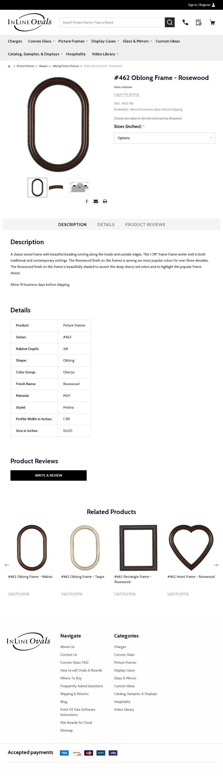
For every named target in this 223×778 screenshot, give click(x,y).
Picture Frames (71, 41)
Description (72, 224)
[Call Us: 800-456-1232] (185, 22)
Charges (15, 41)
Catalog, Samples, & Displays (33, 54)
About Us (67, 647)
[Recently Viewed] (199, 22)
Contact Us (68, 655)
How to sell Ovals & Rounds (81, 670)
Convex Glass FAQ (74, 662)
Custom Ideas (168, 41)
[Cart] (212, 22)
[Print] (105, 201)
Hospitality (76, 54)
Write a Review (123, 87)
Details (106, 224)
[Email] (96, 201)
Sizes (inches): (129, 126)
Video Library (103, 54)
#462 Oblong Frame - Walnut (30, 577)
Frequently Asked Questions (81, 686)
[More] (54, 41)
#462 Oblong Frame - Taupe (82, 577)
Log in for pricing (126, 94)
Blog (63, 702)
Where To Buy (71, 678)
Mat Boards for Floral (76, 722)
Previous (7, 565)
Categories (126, 636)
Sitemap (66, 730)
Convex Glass (39, 41)
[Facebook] (87, 201)
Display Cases (103, 41)
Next (216, 565)
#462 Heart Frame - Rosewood (191, 577)
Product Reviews (145, 224)
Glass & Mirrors (136, 41)
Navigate (70, 636)
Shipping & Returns (74, 694)
